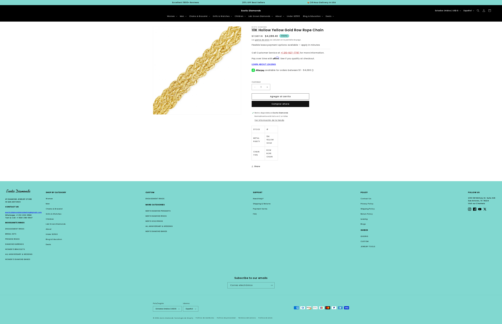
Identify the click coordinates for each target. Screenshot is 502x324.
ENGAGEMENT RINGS (14, 229)
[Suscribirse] (271, 285)
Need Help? (258, 198)
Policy (364, 192)
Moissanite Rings (15, 222)
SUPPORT (257, 192)
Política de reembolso (205, 318)
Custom (150, 192)
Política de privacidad (226, 318)
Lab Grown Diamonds (56, 224)
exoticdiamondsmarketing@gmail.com (23, 212)
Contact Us (12, 206)
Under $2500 (52, 234)
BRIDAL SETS (10, 234)
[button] (172, 16)
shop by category (56, 192)
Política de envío (265, 318)
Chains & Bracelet (54, 209)
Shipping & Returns (262, 203)
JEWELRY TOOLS (368, 246)
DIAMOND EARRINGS (14, 244)
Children (50, 219)
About (49, 229)
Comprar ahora (280, 104)
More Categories (155, 204)
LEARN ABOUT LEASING (264, 64)
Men (48, 203)
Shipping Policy (368, 209)
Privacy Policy (367, 203)
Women (49, 198)
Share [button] (257, 166)
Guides (364, 230)
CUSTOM (365, 241)
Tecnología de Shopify (183, 318)
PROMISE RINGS (12, 239)
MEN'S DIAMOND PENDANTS (158, 211)
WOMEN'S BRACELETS (15, 249)
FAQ (255, 214)
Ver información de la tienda (269, 120)
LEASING (364, 236)
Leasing (364, 219)
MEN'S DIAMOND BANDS (156, 231)
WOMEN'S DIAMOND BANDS (17, 259)
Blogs (363, 224)
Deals (48, 244)
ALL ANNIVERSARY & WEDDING (19, 254)
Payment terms (260, 209)
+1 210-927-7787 (290, 52)
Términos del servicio (247, 318)
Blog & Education (54, 239)
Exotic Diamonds (167, 318)
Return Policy (367, 214)
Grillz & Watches (53, 214)
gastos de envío (262, 40)
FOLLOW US (474, 192)
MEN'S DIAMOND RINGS (156, 216)
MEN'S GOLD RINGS (154, 221)
